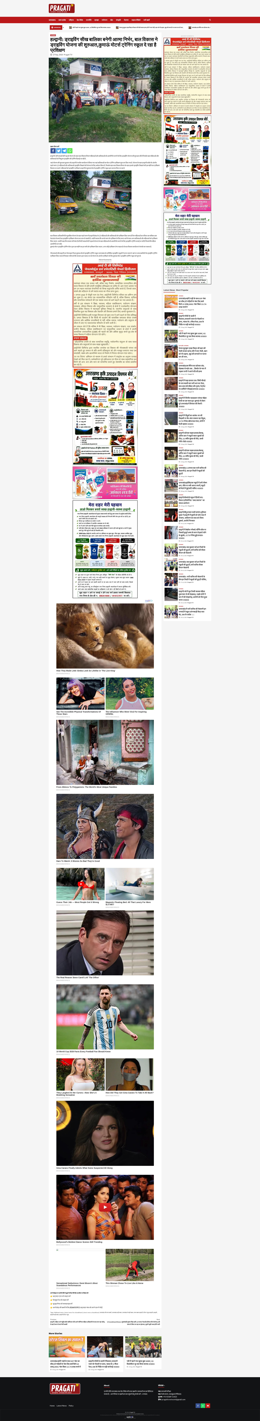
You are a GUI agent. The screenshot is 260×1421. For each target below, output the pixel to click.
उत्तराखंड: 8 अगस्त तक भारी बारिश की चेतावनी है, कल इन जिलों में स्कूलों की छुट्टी (192, 471)
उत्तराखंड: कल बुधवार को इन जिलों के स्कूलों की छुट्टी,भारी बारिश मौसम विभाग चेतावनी (192, 565)
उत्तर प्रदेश (62, 20)
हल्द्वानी (155, 1312)
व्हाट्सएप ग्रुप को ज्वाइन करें (62, 1296)
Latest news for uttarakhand (73, 1312)
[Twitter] (58, 150)
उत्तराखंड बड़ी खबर (117, 1312)
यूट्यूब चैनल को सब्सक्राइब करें (62, 1304)
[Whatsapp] (69, 150)
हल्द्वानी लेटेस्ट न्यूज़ (64, 1314)
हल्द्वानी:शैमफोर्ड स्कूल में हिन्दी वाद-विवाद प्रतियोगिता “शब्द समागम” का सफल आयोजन (192, 500)
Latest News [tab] (169, 290)
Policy (71, 1406)
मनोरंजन (104, 20)
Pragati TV (68, 54)
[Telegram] (64, 150)
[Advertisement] (140, 8)
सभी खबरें (147, 20)
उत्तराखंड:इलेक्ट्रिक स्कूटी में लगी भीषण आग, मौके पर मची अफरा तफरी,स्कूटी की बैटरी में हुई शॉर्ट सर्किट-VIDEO (193, 485)
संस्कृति (118, 20)
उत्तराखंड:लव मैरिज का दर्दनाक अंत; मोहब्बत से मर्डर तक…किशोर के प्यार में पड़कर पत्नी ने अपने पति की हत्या (192, 368)
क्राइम (96, 20)
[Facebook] (53, 150)
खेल (111, 20)
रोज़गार (126, 20)
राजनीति (88, 20)
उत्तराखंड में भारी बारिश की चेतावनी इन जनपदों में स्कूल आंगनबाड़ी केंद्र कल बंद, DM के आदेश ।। (192, 612)
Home (52, 1406)
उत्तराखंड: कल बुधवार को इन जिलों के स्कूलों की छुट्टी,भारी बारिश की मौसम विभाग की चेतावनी (192, 550)
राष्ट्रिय (71, 20)
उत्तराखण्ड (52, 20)
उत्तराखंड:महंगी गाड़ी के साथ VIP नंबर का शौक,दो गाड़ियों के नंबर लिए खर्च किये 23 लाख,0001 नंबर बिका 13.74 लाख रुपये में (102, 27)
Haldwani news (59, 1312)
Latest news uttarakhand (91, 1312)
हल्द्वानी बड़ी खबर (54, 1314)
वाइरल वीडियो (136, 20)
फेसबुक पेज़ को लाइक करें (61, 1300)
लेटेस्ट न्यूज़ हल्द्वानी (148, 1312)
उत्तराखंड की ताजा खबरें (105, 1312)
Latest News (62, 1406)
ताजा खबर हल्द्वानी (138, 1312)
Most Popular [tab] (182, 290)
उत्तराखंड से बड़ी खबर (127, 1312)
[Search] (210, 20)
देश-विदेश (80, 20)
